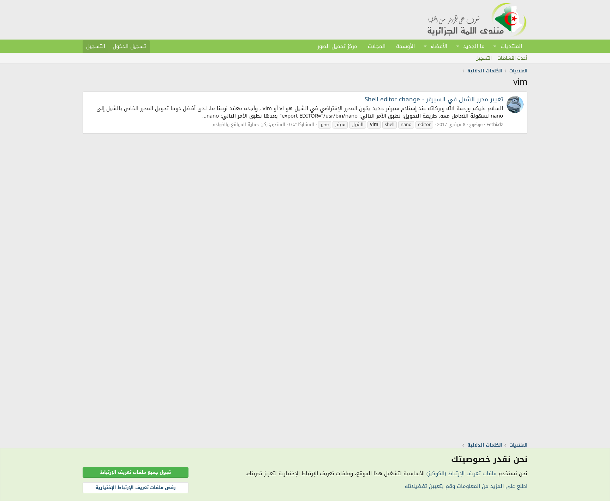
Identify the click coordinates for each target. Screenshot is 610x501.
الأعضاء (439, 46)
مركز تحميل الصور (337, 46)
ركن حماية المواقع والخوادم (240, 124)
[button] (495, 46)
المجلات (376, 46)
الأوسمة (405, 46)
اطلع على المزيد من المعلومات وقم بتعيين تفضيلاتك (466, 486)
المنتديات (511, 46)
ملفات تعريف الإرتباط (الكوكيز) (461, 473)
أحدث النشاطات (512, 58)
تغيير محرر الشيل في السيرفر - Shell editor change (434, 99)
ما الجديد (474, 46)
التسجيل (484, 58)
